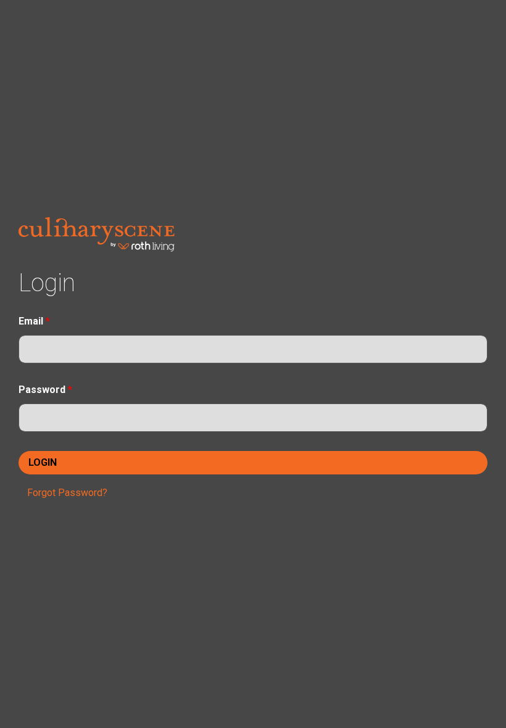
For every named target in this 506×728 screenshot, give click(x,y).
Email (34, 321)
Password (45, 389)
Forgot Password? (67, 492)
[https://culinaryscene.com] (97, 233)
